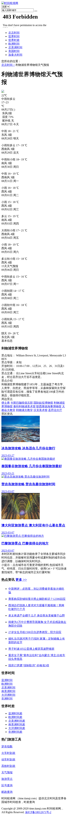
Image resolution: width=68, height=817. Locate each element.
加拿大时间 (15, 54)
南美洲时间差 (16, 724)
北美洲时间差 (16, 720)
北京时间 (14, 32)
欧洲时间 (14, 43)
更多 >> (21, 579)
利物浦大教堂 (24, 410)
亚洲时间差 (15, 713)
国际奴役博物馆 (43, 402)
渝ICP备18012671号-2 (38, 812)
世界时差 (14, 40)
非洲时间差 (15, 731)
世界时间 (14, 36)
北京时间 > (8, 64)
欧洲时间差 (15, 717)
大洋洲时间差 (16, 728)
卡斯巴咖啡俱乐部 (21, 402)
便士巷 (5, 402)
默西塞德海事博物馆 (48, 406)
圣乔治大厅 (55, 410)
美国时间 (14, 51)
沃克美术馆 (40, 410)
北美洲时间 (15, 47)
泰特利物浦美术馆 (24, 406)
